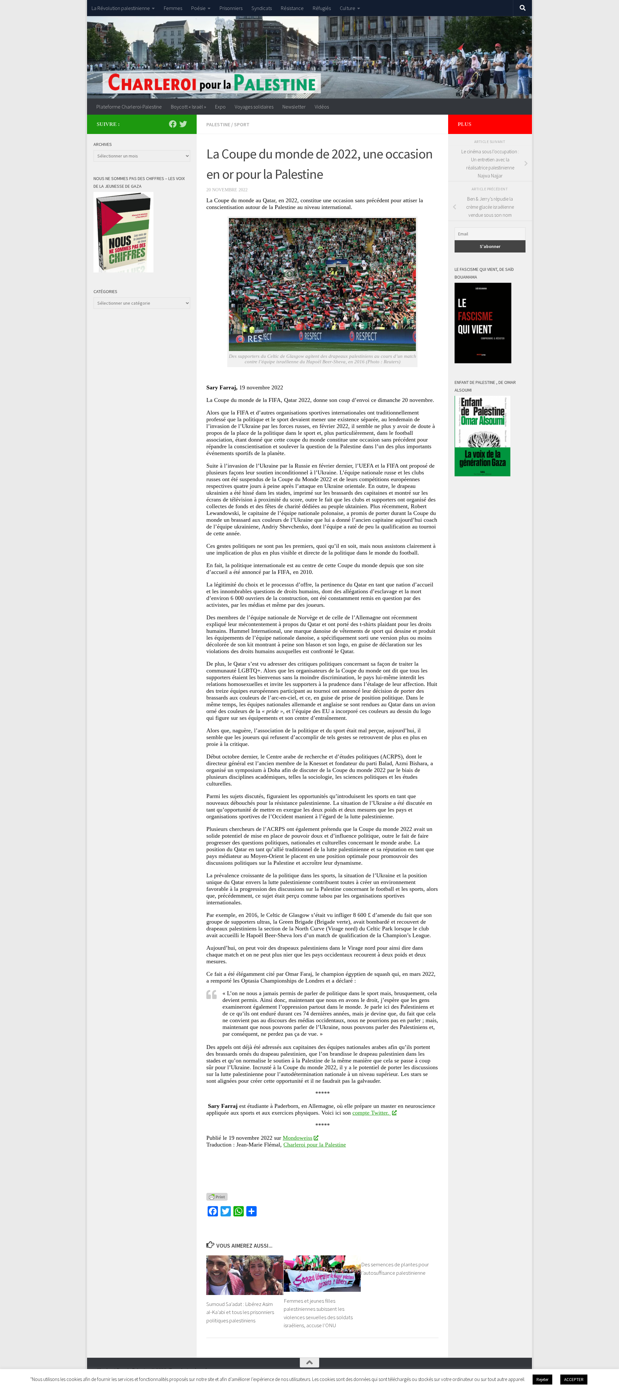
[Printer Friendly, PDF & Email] (217, 1196)
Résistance (292, 8)
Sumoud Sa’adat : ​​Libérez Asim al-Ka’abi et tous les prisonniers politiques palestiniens (240, 1312)
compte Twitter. (371, 1112)
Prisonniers (231, 8)
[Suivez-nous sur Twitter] (183, 124)
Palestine (218, 124)
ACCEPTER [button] (574, 1379)
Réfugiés (322, 8)
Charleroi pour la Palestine (314, 1144)
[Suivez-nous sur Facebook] (173, 124)
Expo (220, 106)
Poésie (198, 8)
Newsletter (294, 106)
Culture (347, 8)
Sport (242, 124)
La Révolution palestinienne (121, 8)
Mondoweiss (297, 1138)
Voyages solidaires (254, 106)
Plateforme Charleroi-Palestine (129, 106)
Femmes (173, 8)
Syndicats (261, 8)
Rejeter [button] (542, 1379)
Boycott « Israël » (188, 106)
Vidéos (322, 106)
